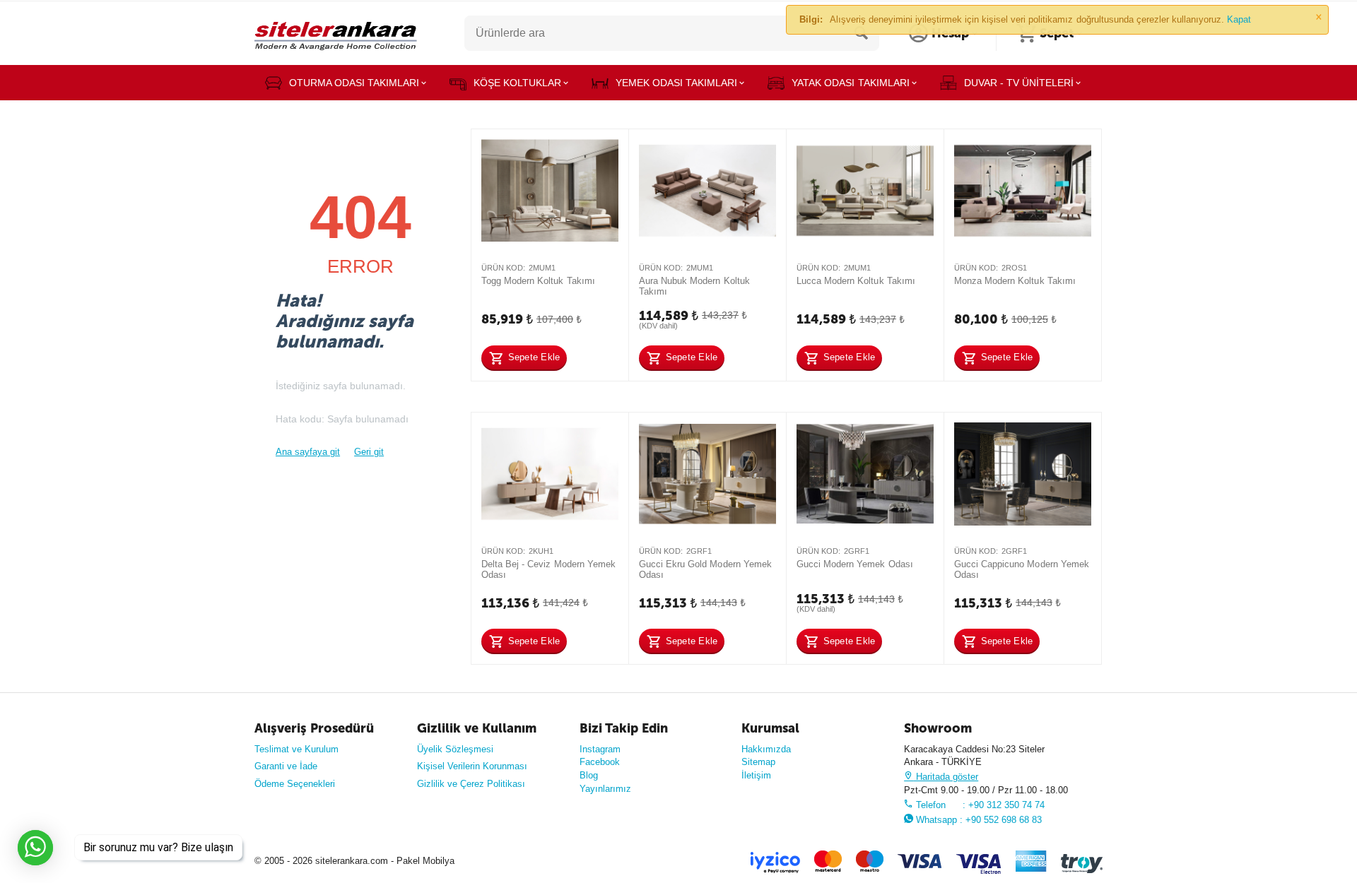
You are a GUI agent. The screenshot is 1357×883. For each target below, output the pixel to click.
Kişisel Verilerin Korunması (472, 766)
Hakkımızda (766, 749)
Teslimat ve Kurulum (296, 749)
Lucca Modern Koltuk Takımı (856, 280)
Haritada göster (945, 776)
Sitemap (758, 762)
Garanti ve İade (285, 766)
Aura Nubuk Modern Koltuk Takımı (694, 286)
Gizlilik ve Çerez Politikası (471, 783)
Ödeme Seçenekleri (294, 783)
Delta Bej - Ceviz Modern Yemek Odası (548, 570)
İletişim (756, 775)
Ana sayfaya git (308, 451)
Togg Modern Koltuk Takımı (537, 280)
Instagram (600, 749)
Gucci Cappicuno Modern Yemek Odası (1021, 570)
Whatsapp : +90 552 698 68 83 (977, 819)
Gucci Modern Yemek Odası (854, 564)
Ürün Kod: (503, 267)
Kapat (1239, 19)
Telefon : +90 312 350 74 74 (979, 805)
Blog (589, 775)
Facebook (600, 762)
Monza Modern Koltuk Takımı (1014, 280)
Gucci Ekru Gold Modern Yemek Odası (705, 570)
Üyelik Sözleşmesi (455, 749)
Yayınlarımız (605, 788)
